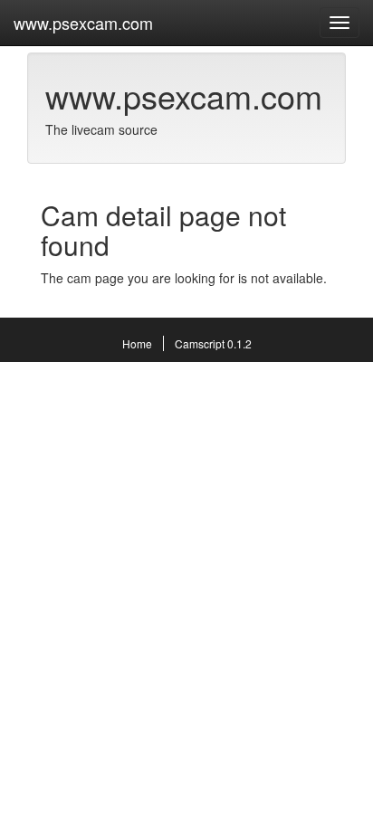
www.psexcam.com (83, 22)
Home (137, 343)
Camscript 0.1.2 (213, 343)
